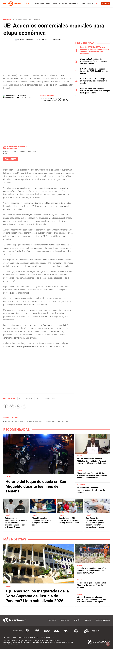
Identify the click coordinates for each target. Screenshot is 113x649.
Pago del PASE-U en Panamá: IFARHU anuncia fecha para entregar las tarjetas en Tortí (95, 91)
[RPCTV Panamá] (27, 632)
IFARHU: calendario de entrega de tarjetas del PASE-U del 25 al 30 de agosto (94, 71)
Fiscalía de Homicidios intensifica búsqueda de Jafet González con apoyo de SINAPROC (91, 570)
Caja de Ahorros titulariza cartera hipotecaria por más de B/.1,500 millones (35, 421)
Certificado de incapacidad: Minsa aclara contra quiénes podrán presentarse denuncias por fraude (95, 522)
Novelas (72, 3)
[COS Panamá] (47, 632)
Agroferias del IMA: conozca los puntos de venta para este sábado (69, 520)
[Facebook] (5, 406)
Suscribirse (10, 159)
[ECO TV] (56, 632)
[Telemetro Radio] (85, 632)
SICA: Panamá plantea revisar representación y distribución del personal (91, 490)
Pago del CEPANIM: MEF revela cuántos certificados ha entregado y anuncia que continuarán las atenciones (94, 50)
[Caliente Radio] (76, 632)
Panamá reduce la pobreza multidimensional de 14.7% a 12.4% (54, 99)
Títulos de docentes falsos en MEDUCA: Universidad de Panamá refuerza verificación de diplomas (91, 461)
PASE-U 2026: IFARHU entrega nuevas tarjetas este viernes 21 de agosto (94, 81)
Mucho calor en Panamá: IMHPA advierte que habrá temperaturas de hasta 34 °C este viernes (92, 475)
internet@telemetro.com (14, 644)
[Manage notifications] (108, 644)
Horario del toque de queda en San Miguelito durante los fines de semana (36, 486)
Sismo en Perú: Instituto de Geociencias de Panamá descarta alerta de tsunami (93, 61)
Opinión (62, 3)
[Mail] (24, 406)
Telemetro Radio (86, 3)
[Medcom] (95, 632)
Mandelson (50, 398)
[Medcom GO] (18, 632)
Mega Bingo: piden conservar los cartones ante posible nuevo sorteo (42, 521)
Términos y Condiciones (12, 637)
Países (38, 398)
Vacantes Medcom (47, 637)
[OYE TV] (37, 632)
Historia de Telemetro (31, 637)
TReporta (39, 3)
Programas (51, 3)
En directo (105, 3)
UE (20, 398)
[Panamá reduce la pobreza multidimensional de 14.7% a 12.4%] (20, 97)
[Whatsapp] (18, 406)
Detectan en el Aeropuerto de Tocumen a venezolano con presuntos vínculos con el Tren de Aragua (16, 522)
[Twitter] (11, 406)
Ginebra (28, 398)
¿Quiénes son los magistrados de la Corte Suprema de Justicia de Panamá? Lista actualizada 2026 (37, 596)
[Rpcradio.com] (66, 632)
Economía (17, 19)
